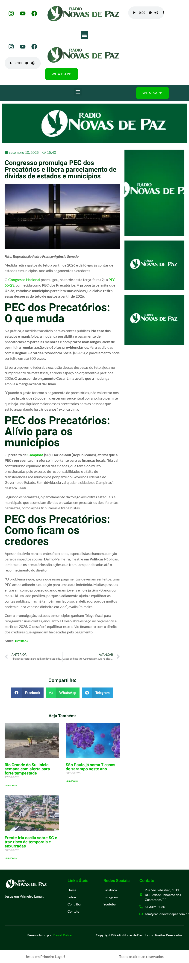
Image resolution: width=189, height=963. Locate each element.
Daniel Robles (63, 935)
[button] (84, 35)
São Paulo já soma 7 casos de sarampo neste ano (90, 767)
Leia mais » (11, 785)
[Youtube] (22, 13)
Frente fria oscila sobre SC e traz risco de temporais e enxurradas (31, 842)
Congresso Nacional (24, 279)
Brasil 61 (22, 640)
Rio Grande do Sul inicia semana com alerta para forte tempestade (27, 769)
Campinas (35, 454)
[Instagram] (11, 13)
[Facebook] (34, 13)
